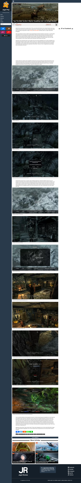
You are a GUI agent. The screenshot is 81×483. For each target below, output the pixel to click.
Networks (2, 18)
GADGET (59, 480)
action (17, 434)
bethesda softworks (22, 434)
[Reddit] (24, 432)
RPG (28, 434)
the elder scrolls (39, 434)
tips (44, 434)
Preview (31, 30)
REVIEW (56, 480)
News (13, 453)
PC (19, 4)
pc (26, 434)
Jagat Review (23, 475)
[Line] (31, 432)
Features (17, 4)
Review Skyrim (36, 30)
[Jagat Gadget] (8, 29)
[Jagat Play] (35, 119)
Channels (2, 16)
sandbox (31, 434)
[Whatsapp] (27, 432)
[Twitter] (20, 432)
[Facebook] (17, 432)
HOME (49, 480)
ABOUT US (52, 480)
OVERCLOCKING (64, 480)
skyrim (35, 434)
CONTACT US (70, 480)
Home (1, 14)
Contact (1, 21)
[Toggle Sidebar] (13, 1)
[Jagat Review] (3, 29)
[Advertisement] (35, 52)
